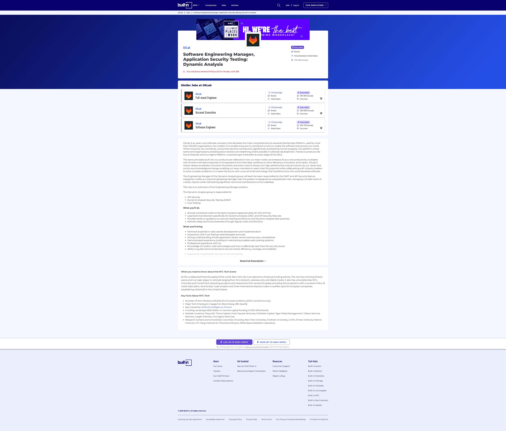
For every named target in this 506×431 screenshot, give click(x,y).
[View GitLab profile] (253, 29)
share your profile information (257, 347)
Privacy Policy (251, 419)
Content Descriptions (223, 381)
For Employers (315, 5)
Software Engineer (206, 127)
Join (288, 5)
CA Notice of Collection (319, 419)
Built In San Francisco (318, 400)
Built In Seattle (315, 405)
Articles (234, 5)
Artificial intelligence (212, 307)
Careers (216, 371)
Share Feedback (280, 371)
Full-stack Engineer (206, 98)
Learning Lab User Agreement (190, 419)
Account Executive (206, 112)
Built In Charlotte (316, 376)
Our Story (217, 366)
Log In (296, 5)
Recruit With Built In (246, 366)
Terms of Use (266, 419)
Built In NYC (313, 395)
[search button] (279, 5)
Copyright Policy (235, 419)
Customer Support (281, 366)
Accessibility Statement (215, 419)
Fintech (228, 307)
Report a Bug (279, 376)
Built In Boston (315, 371)
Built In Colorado (316, 385)
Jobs (224, 5)
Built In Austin (314, 366)
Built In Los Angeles (317, 390)
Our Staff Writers (221, 376)
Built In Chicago (315, 381)
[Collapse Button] (321, 98)
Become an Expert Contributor (251, 371)
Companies (210, 5)
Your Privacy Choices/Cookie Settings (291, 419)
